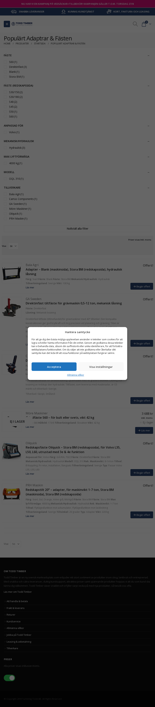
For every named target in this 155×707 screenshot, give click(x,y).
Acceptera (54, 367)
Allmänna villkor (75, 375)
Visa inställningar (101, 367)
